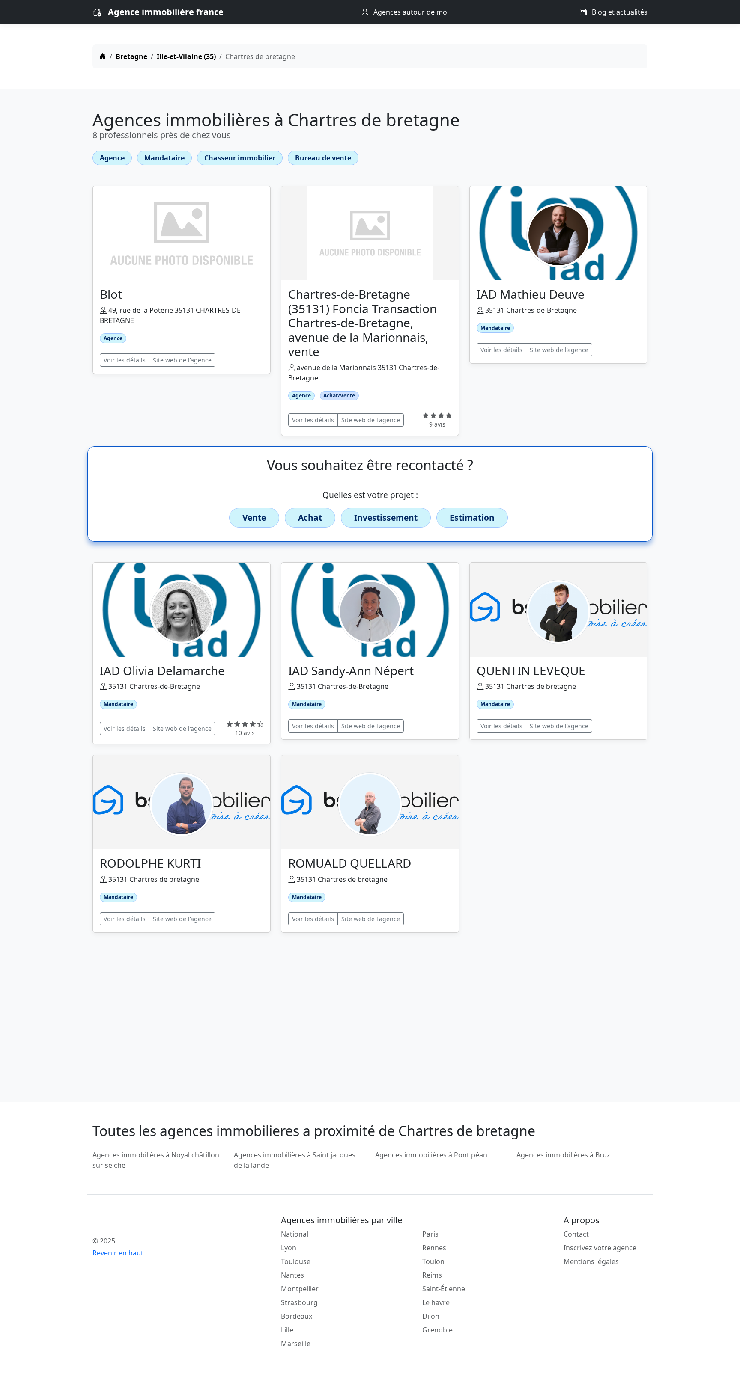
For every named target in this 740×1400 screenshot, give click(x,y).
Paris (430, 1234)
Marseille (295, 1343)
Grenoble (437, 1330)
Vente (254, 517)
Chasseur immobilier (239, 158)
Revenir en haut (117, 1253)
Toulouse (295, 1261)
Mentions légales (591, 1261)
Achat (310, 517)
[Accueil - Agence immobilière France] (158, 1222)
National (294, 1234)
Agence (112, 158)
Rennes (434, 1247)
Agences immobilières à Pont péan (431, 1155)
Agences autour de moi (410, 12)
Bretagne (131, 56)
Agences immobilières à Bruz (563, 1155)
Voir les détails (125, 360)
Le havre (436, 1302)
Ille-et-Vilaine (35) (186, 56)
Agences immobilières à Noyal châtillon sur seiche (155, 1160)
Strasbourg (299, 1302)
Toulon (433, 1261)
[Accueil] (102, 56)
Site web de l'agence (182, 360)
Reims (432, 1275)
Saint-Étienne (443, 1288)
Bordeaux (296, 1316)
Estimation (472, 517)
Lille (287, 1330)
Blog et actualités (619, 12)
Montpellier (300, 1288)
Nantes (292, 1275)
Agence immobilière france (166, 12)
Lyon (288, 1247)
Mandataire (164, 158)
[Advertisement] (370, 1012)
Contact (576, 1234)
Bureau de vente (323, 158)
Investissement (386, 517)
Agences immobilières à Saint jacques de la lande (294, 1160)
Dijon (430, 1316)
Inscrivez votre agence (600, 1247)
